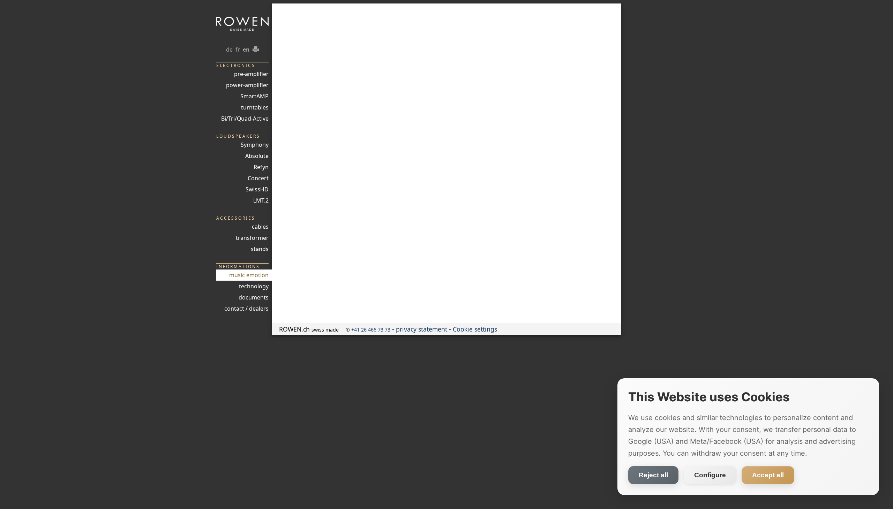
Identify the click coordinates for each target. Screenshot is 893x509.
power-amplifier (247, 85)
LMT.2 (261, 200)
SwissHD (257, 189)
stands (260, 249)
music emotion (249, 275)
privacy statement (421, 329)
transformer (252, 238)
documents (254, 297)
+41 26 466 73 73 (370, 329)
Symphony (255, 145)
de (229, 49)
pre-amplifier (251, 74)
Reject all (653, 475)
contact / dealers (246, 308)
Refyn (261, 167)
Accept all (768, 475)
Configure (710, 475)
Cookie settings (475, 329)
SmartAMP (254, 96)
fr (237, 49)
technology (254, 286)
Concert (258, 178)
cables (260, 226)
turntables (255, 107)
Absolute (257, 156)
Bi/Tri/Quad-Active (245, 118)
